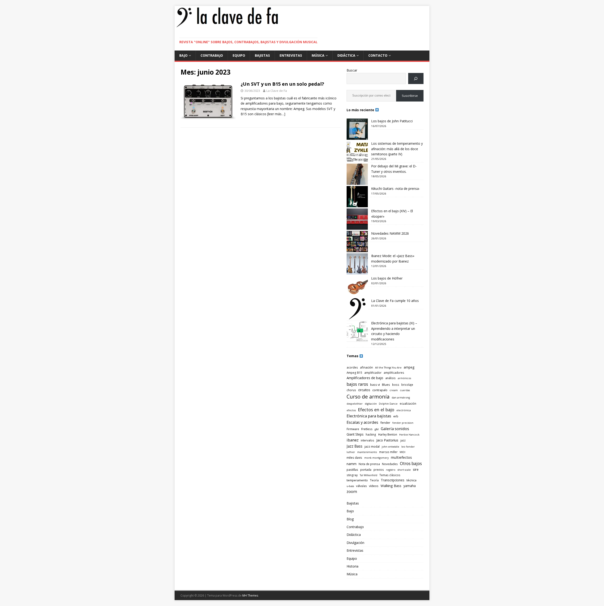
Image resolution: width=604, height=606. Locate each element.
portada (365, 469)
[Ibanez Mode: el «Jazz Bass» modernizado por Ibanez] (357, 264)
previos (378, 469)
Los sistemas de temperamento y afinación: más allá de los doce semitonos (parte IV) (397, 148)
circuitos (364, 390)
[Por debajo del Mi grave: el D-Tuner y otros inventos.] (357, 174)
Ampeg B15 (354, 372)
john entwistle (390, 446)
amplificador (373, 372)
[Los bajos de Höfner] (357, 286)
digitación (371, 403)
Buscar (352, 70)
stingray (352, 475)
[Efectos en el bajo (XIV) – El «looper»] (357, 219)
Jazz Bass (354, 446)
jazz (403, 440)
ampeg (409, 367)
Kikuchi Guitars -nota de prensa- (395, 188)
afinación (366, 367)
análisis (390, 378)
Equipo (239, 55)
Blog (350, 519)
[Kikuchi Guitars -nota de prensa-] (357, 196)
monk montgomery (376, 457)
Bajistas (262, 55)
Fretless (367, 429)
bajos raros (357, 384)
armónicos (404, 378)
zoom (352, 491)
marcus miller (388, 452)
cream (394, 390)
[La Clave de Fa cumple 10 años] (357, 308)
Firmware (353, 429)
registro (390, 469)
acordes (352, 367)
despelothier (355, 403)
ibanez (353, 440)
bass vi (375, 384)
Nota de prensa (369, 464)
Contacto (377, 55)
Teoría (374, 480)
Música (318, 55)
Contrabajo (212, 55)
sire (416, 469)
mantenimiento (367, 452)
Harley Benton (387, 434)
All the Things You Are (388, 367)
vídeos (373, 486)
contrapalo (379, 390)
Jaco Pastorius (387, 440)
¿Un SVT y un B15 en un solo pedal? (282, 84)
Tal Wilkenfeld (368, 475)
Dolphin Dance (388, 403)
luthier (351, 452)
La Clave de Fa (276, 91)
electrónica (403, 410)
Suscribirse (410, 95)
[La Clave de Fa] (227, 27)
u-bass (350, 486)
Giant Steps (355, 434)
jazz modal (372, 446)
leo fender (408, 446)
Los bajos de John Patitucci (392, 121)
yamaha (409, 485)
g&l (377, 429)
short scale (404, 469)
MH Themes (250, 595)
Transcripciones (392, 480)
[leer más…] (276, 114)
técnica (411, 480)
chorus (351, 390)
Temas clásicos (389, 475)
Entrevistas (291, 55)
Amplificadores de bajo (365, 377)
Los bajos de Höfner (387, 278)
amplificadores (394, 372)
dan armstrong (401, 397)
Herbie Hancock (409, 434)
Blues (386, 384)
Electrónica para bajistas (369, 416)
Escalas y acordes (362, 422)
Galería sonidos (395, 428)
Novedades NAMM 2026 (390, 233)
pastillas (352, 469)
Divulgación (355, 542)
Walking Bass (391, 485)
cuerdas (405, 390)
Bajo (183, 55)
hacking (371, 434)
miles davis (354, 457)
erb (395, 416)
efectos (351, 410)
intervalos (367, 440)
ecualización (408, 403)
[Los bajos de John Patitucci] (357, 129)
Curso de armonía (368, 396)
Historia (352, 566)
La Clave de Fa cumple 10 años (395, 300)
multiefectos (401, 457)
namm (352, 464)
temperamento (357, 480)
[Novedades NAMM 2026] (357, 241)
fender (385, 422)
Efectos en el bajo (376, 409)
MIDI (402, 452)
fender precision (402, 422)
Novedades (390, 464)
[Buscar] (416, 78)
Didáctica (346, 55)
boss (395, 384)
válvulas (361, 486)
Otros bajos (411, 463)
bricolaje (407, 384)
